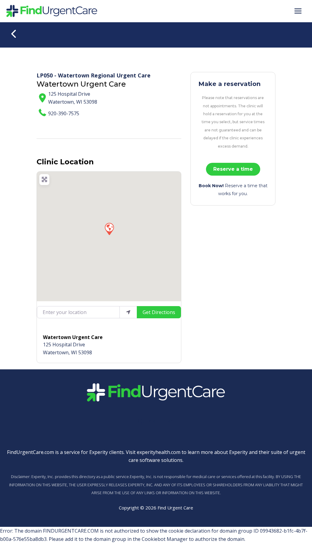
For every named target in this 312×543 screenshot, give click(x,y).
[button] (109, 229)
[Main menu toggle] (298, 11)
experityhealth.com (158, 452)
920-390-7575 (63, 113)
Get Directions (159, 312)
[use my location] (128, 312)
